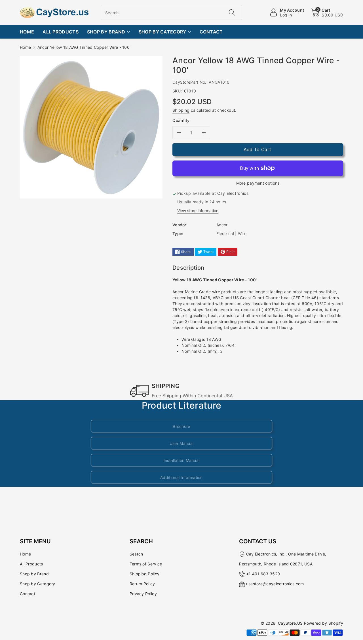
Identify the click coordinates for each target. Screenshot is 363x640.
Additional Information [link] (181, 477)
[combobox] (171, 12)
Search (136, 554)
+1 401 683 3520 (263, 573)
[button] (327, 12)
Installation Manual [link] (182, 460)
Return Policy (142, 583)
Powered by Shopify (323, 623)
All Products (31, 563)
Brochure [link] (181, 426)
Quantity (181, 120)
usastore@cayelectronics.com (275, 583)
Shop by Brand (34, 573)
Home (25, 47)
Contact (27, 593)
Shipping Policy (145, 573)
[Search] (232, 12)
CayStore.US (290, 623)
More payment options (258, 183)
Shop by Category (37, 583)
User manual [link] (181, 443)
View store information (197, 210)
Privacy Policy (143, 593)
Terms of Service (146, 563)
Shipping (180, 110)
